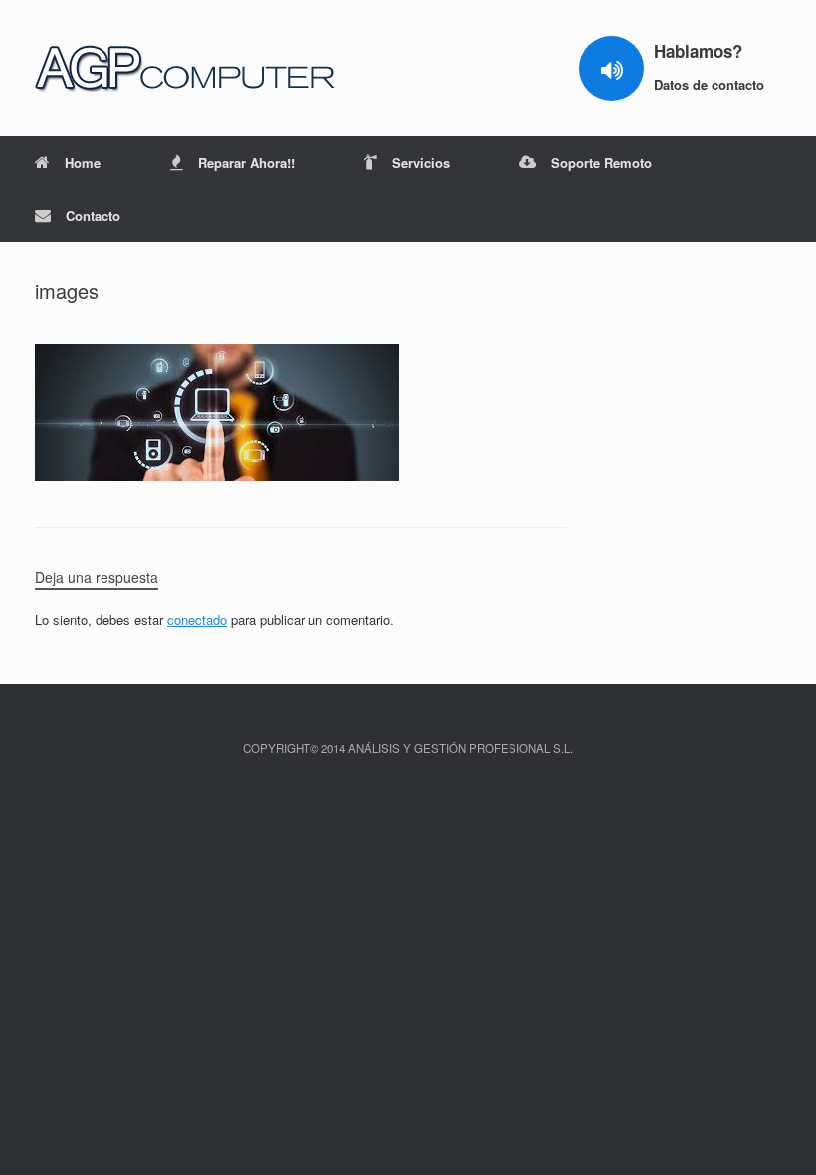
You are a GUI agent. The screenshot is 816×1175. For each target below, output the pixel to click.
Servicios (421, 162)
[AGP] (186, 68)
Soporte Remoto (601, 162)
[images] (217, 475)
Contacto (93, 215)
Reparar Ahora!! (246, 162)
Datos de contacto (711, 84)
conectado (197, 619)
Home (83, 162)
